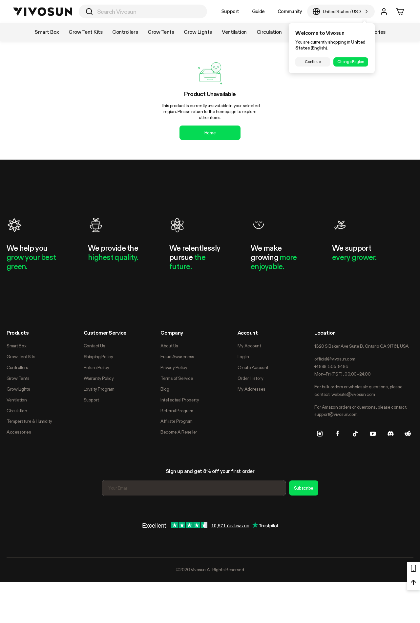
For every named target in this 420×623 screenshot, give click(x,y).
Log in (243, 356)
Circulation (17, 410)
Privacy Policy (173, 367)
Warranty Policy (99, 378)
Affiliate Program (176, 421)
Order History (250, 378)
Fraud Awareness (177, 356)
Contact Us (94, 345)
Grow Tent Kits (21, 356)
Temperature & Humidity (29, 421)
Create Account (253, 367)
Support (230, 11)
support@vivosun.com (335, 414)
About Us (169, 345)
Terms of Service (176, 378)
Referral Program (176, 410)
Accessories (19, 432)
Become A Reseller (178, 432)
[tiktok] (355, 433)
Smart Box (16, 345)
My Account (249, 345)
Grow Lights (18, 389)
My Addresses (251, 389)
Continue (312, 61)
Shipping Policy (98, 356)
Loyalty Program (99, 389)
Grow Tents (18, 378)
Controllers (17, 367)
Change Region (350, 61)
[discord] (390, 433)
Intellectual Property (179, 399)
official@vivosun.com (334, 358)
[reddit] (407, 433)
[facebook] (337, 433)
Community (290, 11)
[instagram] (320, 433)
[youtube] (372, 433)
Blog (164, 389)
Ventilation (17, 399)
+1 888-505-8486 (331, 366)
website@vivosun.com (353, 394)
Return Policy (96, 367)
